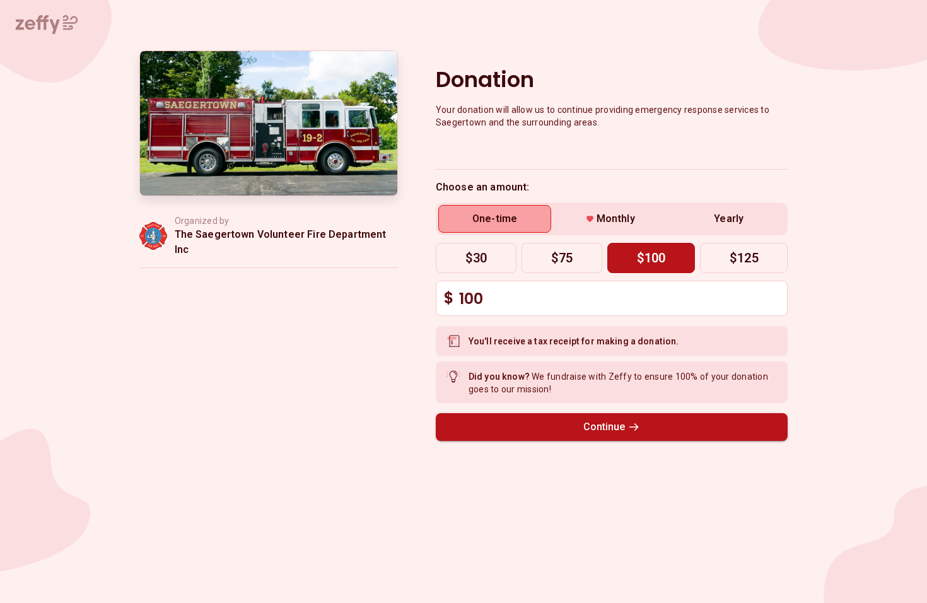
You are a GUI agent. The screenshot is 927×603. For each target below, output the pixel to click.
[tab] (495, 219)
